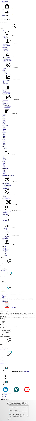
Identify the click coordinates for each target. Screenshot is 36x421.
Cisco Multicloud (5, 159)
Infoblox (4, 135)
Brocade (4, 120)
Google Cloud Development (7, 106)
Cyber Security (4, 196)
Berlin (5, 251)
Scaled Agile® (4, 172)
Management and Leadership (6, 57)
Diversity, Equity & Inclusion (6, 249)
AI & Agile (4, 68)
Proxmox (4, 142)
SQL (3, 102)
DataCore (4, 127)
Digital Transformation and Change (7, 59)
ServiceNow (5, 73)
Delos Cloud (4, 128)
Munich (5, 253)
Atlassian (4, 117)
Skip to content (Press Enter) (5, 2)
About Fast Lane (5, 245)
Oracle (4, 141)
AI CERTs (4, 114)
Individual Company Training (6, 186)
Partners (4, 247)
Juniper (4, 136)
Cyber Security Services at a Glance (7, 211)
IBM (3, 133)
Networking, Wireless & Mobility (7, 198)
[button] (6, 15)
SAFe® (4, 69)
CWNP (4, 161)
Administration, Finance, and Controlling (7, 60)
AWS (3, 157)
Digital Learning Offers (5, 50)
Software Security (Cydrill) (6, 103)
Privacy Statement (4, 396)
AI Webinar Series (5, 228)
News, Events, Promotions (5, 214)
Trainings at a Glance (5, 56)
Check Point (4, 121)
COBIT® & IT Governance (6, 80)
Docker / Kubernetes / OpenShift (6, 92)
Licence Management (5, 83)
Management (4, 246)
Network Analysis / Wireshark (6, 93)
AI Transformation (5, 36)
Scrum (4, 70)
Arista (3, 116)
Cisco (3, 122)
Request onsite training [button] (2, 291)
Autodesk (4, 118)
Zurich (5, 254)
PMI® (3, 82)
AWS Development (6, 105)
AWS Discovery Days (5, 229)
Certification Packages (5, 238)
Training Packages (5, 47)
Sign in (2, 398)
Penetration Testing (5, 212)
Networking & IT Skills (5, 37)
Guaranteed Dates (5, 46)
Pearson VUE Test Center (6, 188)
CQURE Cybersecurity (5, 125)
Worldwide (5, 255)
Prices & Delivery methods (5, 301)
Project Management (5, 58)
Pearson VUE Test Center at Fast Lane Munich (8, 175)
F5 (3, 130)
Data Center (4, 91)
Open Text (4, 140)
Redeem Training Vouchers (6, 48)
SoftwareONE (4, 144)
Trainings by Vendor (5, 44)
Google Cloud (4, 132)
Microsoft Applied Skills (6, 168)
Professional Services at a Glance (6, 194)
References (4, 248)
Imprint (2, 395)
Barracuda (4, 119)
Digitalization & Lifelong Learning (7, 185)
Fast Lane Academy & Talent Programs (7, 184)
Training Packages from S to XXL (7, 237)
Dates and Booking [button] (2, 270)
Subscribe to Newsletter (4, 394)
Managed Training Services (6, 183)
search (1, 28)
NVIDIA (4, 139)
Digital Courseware (5, 49)
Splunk (4, 173)
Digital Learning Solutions (6, 182)
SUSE (3, 146)
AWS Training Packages (6, 236)
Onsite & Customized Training (6, 45)
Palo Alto (4, 170)
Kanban (4, 71)
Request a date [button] (2, 363)
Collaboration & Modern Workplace (7, 197)
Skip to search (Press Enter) (5, 1)
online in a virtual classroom (26, 371)
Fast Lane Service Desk (5, 205)
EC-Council (4, 129)
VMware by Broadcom (5, 148)
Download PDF (14, 307)
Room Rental (4, 187)
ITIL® (4, 81)
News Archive (4, 221)
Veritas (4, 147)
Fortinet (4, 163)
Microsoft (4, 137)
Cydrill (4, 126)
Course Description (4, 300)
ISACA (4, 134)
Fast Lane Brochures (5, 250)
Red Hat (4, 143)
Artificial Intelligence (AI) (6, 89)
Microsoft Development (7, 107)
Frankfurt (5, 252)
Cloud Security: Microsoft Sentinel (7, 213)
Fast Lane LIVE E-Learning (6, 38)
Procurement (4, 61)
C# (3, 101)
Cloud (3, 90)
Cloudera (4, 123)
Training (3, 30)
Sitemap (2, 397)
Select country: (3, 15)
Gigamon (4, 131)
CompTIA (4, 124)
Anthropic (4, 115)
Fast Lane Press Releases (6, 220)
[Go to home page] (5, 21)
